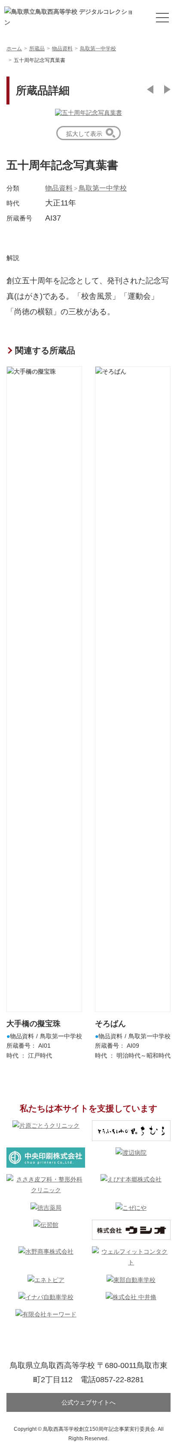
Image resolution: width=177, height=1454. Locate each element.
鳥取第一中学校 (103, 188)
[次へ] (167, 89)
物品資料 (59, 188)
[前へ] (150, 89)
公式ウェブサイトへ (88, 1402)
